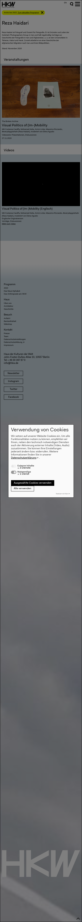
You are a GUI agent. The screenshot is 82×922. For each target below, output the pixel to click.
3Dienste (24, 468)
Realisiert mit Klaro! (62, 494)
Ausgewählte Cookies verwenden (32, 483)
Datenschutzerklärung (23, 458)
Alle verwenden (22, 488)
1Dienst (23, 474)
